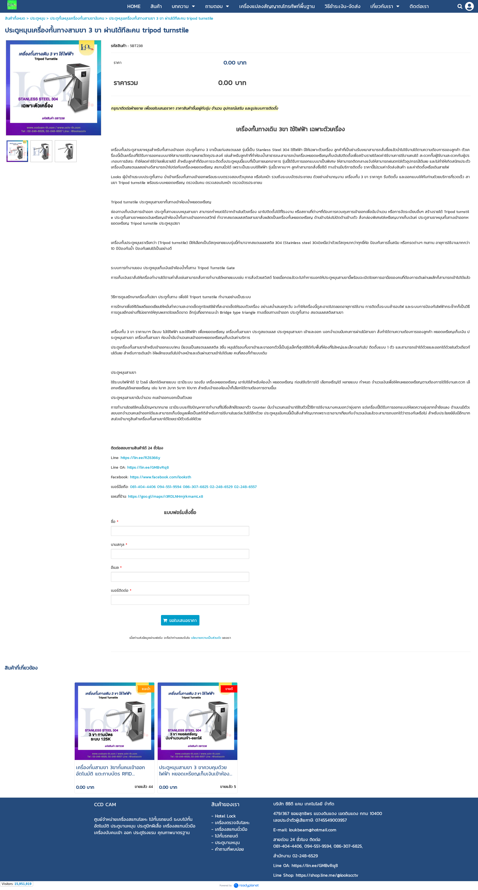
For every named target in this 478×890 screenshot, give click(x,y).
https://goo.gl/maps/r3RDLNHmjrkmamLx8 (165, 496)
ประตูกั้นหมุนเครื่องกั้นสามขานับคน (77, 18)
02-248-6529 (221, 487)
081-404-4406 (143, 487)
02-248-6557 (245, 487)
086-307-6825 (195, 487)
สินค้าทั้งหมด (15, 18)
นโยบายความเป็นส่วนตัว (206, 637)
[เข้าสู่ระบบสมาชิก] (469, 6)
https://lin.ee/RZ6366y (140, 458)
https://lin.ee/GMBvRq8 (148, 467)
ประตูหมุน (37, 18)
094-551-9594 (169, 487)
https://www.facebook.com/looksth (160, 477)
